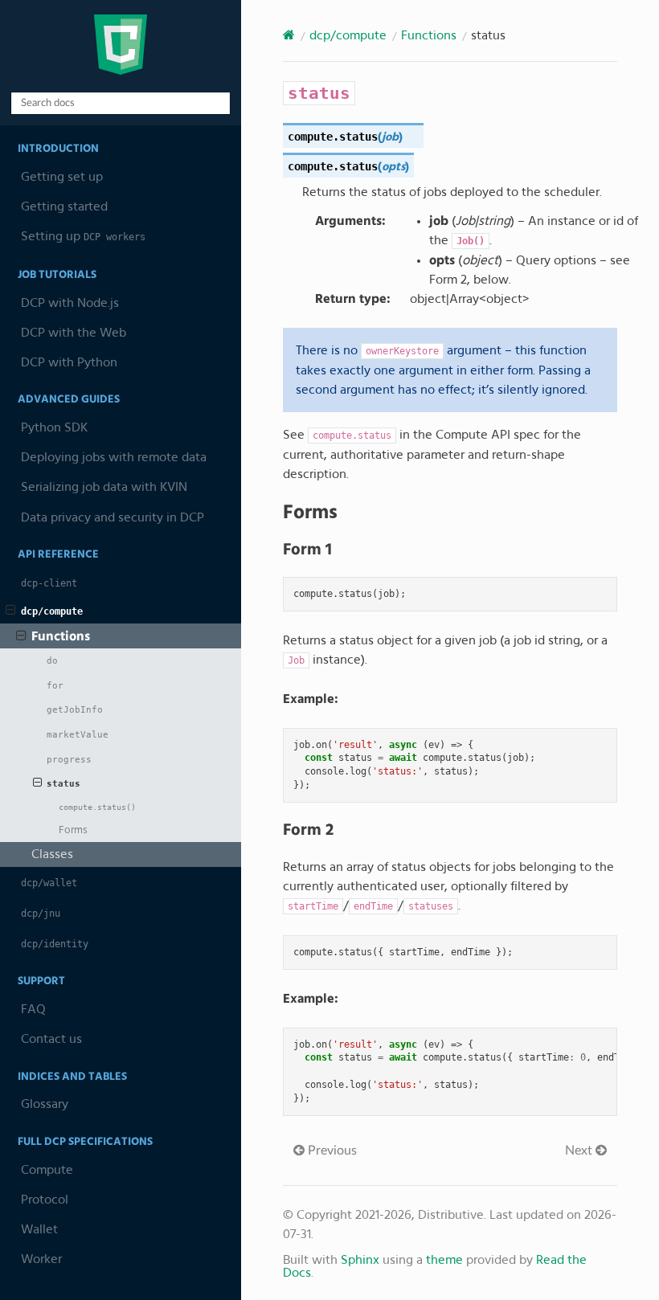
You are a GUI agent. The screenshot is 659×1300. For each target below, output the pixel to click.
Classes (52, 854)
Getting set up (62, 176)
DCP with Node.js (70, 302)
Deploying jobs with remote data (114, 457)
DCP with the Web (73, 332)
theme (444, 1259)
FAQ (33, 1009)
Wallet (39, 1229)
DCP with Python (69, 362)
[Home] (289, 35)
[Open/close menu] (11, 610)
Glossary (44, 1104)
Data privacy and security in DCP (112, 517)
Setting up (83, 236)
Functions (60, 636)
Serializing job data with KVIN (104, 486)
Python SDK (54, 427)
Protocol (44, 1199)
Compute (47, 1169)
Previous (331, 1150)
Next (580, 1150)
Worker (41, 1259)
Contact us (51, 1038)
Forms (73, 830)
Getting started (64, 206)
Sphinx (360, 1259)
